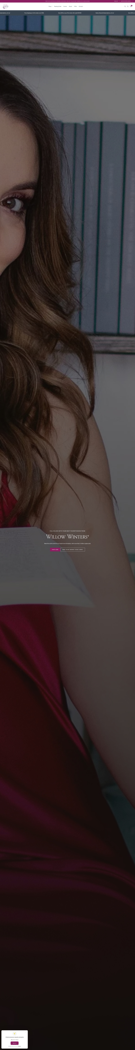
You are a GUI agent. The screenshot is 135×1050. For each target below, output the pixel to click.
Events (65, 6)
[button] (55, 549)
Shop (50, 6)
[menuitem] (50, 6)
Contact (81, 6)
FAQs (75, 6)
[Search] (125, 6)
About (70, 6)
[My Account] (127, 6)
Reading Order (57, 6)
